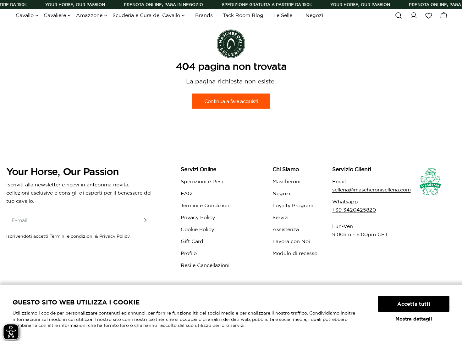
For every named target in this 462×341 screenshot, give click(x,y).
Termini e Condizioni (206, 205)
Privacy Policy (198, 217)
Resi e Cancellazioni (205, 265)
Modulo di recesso (294, 253)
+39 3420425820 (354, 210)
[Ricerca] (398, 15)
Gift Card (192, 241)
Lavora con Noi (291, 241)
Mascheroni (286, 181)
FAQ (186, 193)
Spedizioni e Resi (202, 181)
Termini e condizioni (72, 236)
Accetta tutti (413, 304)
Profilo (189, 253)
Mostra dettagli (413, 318)
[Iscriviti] (145, 220)
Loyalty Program (292, 205)
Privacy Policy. (114, 236)
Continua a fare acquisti (231, 101)
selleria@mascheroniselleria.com (371, 189)
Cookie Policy (197, 229)
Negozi (281, 193)
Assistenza (285, 229)
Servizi (280, 217)
